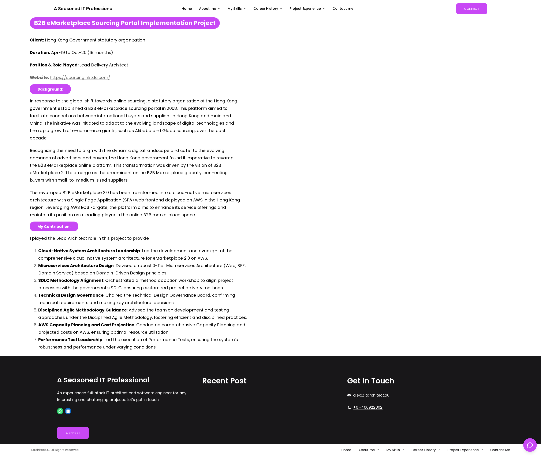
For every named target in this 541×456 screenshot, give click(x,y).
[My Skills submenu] (245, 8)
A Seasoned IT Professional (83, 9)
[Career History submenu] (281, 8)
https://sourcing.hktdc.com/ (80, 77)
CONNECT (471, 8)
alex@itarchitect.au (371, 395)
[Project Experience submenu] (324, 8)
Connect (73, 432)
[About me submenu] (219, 8)
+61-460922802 (368, 407)
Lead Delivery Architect (103, 65)
